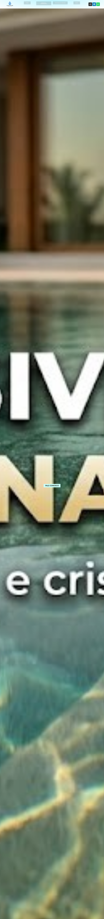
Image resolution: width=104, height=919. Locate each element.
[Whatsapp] (98, 4)
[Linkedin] (94, 4)
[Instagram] (90, 4)
